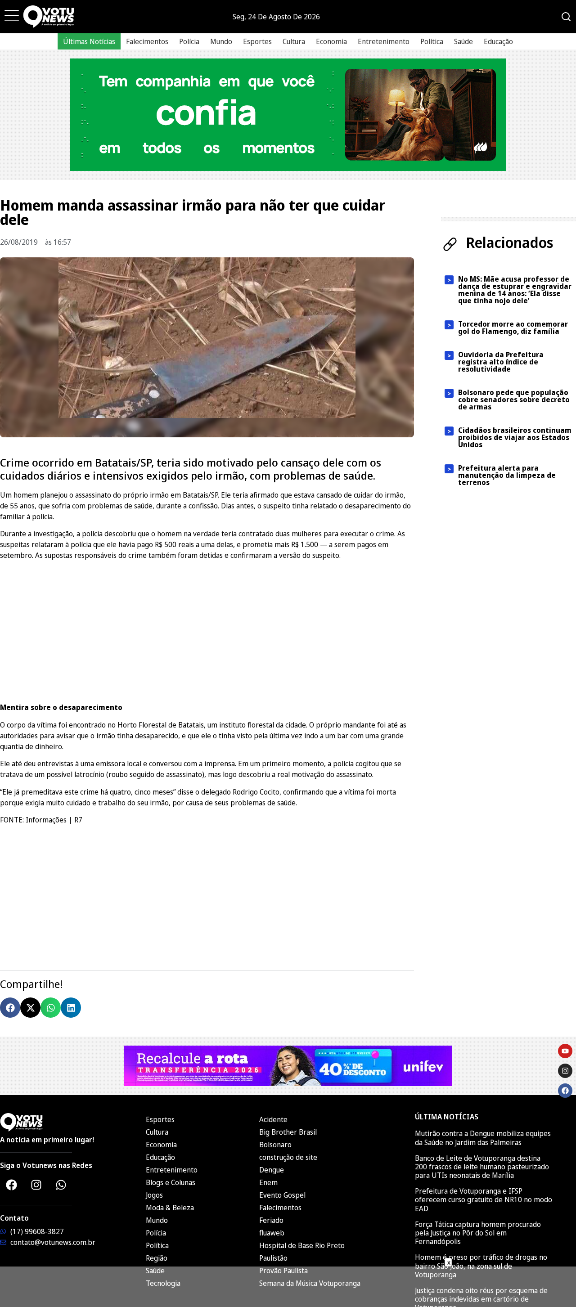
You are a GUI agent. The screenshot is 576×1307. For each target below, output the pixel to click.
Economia (331, 41)
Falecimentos (147, 41)
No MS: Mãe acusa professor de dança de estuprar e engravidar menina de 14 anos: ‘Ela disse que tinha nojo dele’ (515, 289)
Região (156, 1258)
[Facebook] (11, 1184)
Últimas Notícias (89, 41)
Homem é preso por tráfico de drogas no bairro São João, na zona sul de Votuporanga (481, 1265)
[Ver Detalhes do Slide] (288, 114)
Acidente (273, 1119)
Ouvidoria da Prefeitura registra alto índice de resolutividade (501, 362)
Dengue (271, 1170)
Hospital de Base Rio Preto (302, 1245)
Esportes (257, 41)
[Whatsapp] (61, 1184)
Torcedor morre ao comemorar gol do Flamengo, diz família (513, 327)
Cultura (294, 41)
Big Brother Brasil (288, 1132)
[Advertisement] (207, 630)
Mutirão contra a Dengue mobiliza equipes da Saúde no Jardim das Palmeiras (483, 1137)
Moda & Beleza (170, 1208)
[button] (10, 1007)
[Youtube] (565, 1051)
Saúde (463, 41)
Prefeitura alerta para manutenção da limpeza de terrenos (507, 475)
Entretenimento (384, 41)
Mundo (221, 41)
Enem (268, 1182)
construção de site (288, 1157)
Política (431, 41)
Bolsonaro (275, 1145)
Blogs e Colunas (170, 1182)
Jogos (154, 1195)
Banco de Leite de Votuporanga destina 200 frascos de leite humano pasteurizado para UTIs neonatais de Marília (482, 1166)
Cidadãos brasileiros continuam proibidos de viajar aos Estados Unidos (515, 437)
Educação (498, 41)
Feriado (271, 1220)
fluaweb (271, 1233)
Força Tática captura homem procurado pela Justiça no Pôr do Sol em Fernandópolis (478, 1232)
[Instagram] (36, 1184)
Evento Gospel (282, 1195)
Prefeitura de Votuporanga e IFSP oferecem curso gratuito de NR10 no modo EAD (483, 1199)
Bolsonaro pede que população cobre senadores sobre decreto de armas (514, 399)
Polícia (189, 41)
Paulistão (273, 1258)
